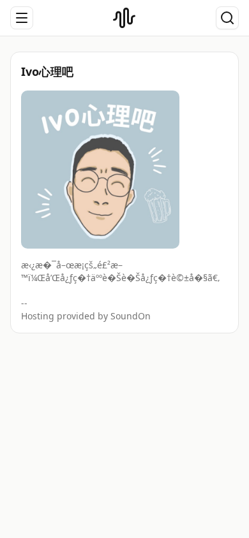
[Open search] (227, 17)
